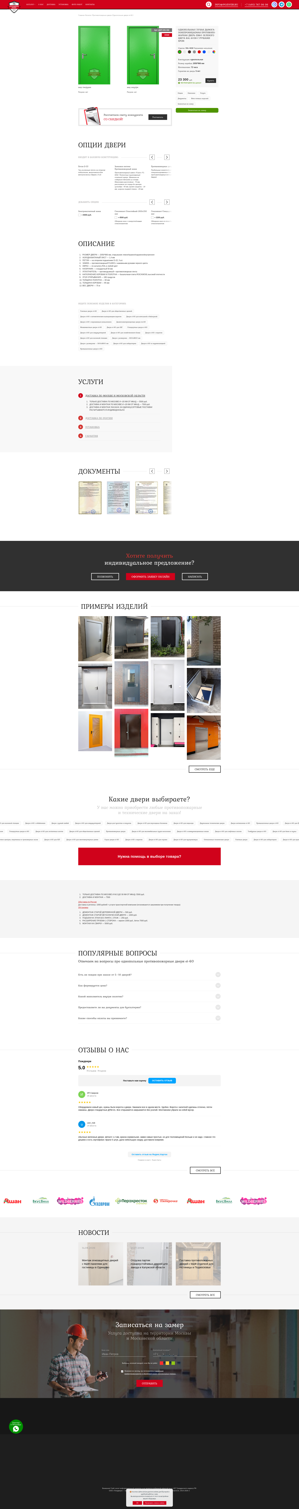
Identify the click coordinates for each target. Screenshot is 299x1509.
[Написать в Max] (274, 4)
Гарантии (82, 1471)
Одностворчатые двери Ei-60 (127, 1451)
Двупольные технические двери (165, 1459)
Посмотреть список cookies (154, 1503)
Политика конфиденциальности (92, 1421)
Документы (83, 1467)
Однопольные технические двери (165, 1451)
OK (137, 1503)
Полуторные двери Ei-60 (125, 1455)
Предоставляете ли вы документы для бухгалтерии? (109, 1007)
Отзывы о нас (84, 1463)
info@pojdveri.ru (226, 4)
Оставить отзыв (162, 1080)
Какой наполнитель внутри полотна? (100, 996)
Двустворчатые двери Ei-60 (127, 1459)
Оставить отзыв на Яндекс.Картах (149, 1154)
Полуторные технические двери (165, 1455)
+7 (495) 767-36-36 (256, 4)
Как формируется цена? (92, 985)
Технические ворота (196, 1455)
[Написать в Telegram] (282, 4)
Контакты (82, 1479)
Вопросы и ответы (86, 1459)
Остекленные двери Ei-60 (126, 1463)
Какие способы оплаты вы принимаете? (102, 1018)
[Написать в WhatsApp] (289, 4)
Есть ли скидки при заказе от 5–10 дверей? (105, 974)
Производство (84, 1451)
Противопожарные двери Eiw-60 (129, 1467)
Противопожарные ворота (199, 1451)
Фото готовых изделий (88, 1455)
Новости (82, 1475)
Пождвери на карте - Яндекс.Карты (149, 1160)
